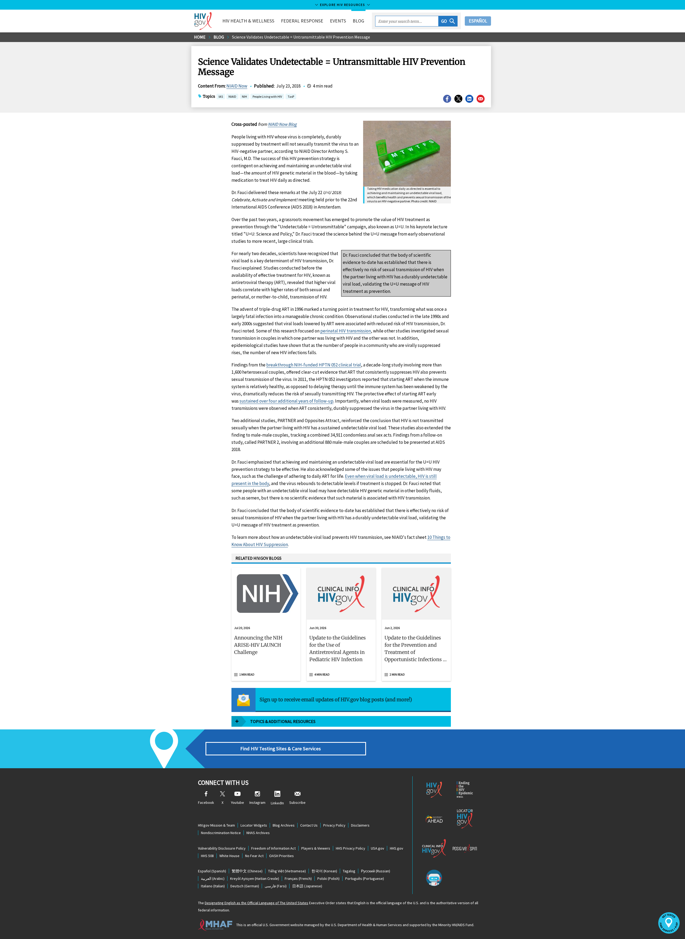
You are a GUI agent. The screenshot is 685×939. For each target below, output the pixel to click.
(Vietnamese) (287, 871)
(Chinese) (247, 871)
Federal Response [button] (302, 21)
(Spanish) (212, 871)
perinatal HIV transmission (345, 331)
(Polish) (328, 878)
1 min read (246, 674)
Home (200, 37)
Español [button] (478, 21)
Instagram (257, 802)
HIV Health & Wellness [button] (248, 21)
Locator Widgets (254, 825)
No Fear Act (254, 855)
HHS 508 (207, 855)
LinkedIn (277, 803)
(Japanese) (307, 886)
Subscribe (297, 802)
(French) (298, 878)
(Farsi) (276, 886)
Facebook (206, 802)
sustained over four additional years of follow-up (286, 401)
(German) (244, 886)
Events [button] (338, 21)
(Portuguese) (364, 878)
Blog (358, 21)
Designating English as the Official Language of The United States (256, 902)
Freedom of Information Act (273, 848)
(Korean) (324, 871)
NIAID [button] (232, 97)
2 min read (397, 674)
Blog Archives (284, 825)
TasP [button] (291, 97)
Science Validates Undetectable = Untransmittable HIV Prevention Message (301, 37)
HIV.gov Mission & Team (216, 825)
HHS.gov (396, 848)
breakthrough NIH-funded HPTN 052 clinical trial (313, 365)
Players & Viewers (315, 848)
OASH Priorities (281, 855)
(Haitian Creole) (254, 878)
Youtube (237, 802)
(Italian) (213, 886)
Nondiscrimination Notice (221, 832)
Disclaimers (360, 825)
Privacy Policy (334, 825)
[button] (448, 21)
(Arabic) (212, 878)
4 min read (322, 674)
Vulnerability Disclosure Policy (222, 848)
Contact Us (309, 825)
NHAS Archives (258, 832)
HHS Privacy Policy (350, 848)
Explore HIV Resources (342, 5)
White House (229, 855)
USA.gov (377, 848)
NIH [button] (244, 97)
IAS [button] (221, 96)
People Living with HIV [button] (267, 96)
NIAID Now (236, 86)
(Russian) (375, 871)
